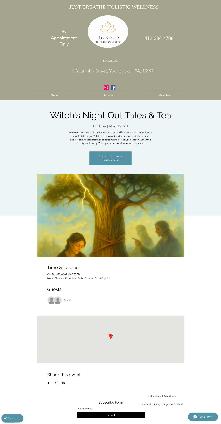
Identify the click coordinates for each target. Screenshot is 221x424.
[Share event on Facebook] (48, 383)
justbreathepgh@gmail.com (162, 396)
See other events (111, 160)
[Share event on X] (56, 383)
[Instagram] (106, 87)
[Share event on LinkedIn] (63, 383)
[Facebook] (113, 87)
